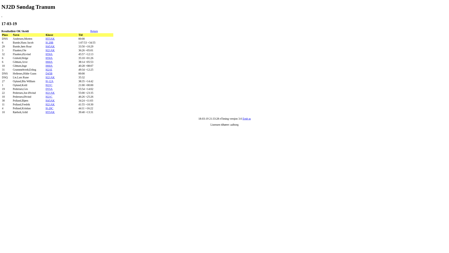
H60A (49, 61)
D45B (49, 73)
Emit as (247, 118)
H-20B (49, 42)
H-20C (49, 108)
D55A (49, 88)
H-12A (49, 81)
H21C (49, 85)
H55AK (50, 38)
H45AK (50, 46)
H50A (49, 54)
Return (94, 31)
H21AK (50, 50)
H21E (49, 69)
